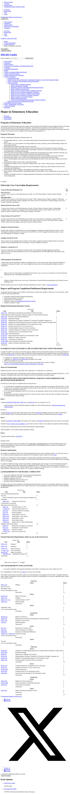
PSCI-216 (5, 510)
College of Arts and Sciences (12, 73)
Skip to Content (8, 2)
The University (8, 22)
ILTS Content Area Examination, (16, 423)
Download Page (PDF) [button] (10, 789)
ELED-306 (4, 337)
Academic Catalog (9, 38)
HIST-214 (5, 507)
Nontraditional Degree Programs (13, 103)
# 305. (55, 455)
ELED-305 (4, 331)
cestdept (60, 414)
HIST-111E (6, 518)
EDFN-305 (4, 313)
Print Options (4, 49)
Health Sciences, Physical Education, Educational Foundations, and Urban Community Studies (33, 80)
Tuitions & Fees (8, 25)
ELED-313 (4, 326)
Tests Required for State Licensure (26, 301)
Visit (5, 12)
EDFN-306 (4, 316)
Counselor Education (13, 78)
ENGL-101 (4, 544)
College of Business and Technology (14, 75)
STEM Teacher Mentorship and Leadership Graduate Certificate (28, 100)
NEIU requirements (52, 285)
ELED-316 (4, 339)
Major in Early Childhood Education (21, 84)
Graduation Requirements (11, 69)
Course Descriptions (9, 106)
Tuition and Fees (8, 64)
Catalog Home (8, 5)
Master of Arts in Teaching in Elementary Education (25, 92)
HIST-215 (7, 509)
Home (5, 41)
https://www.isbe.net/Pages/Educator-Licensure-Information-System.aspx (23, 364)
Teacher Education (9, 44)
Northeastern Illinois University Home (14, 6)
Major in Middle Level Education (20, 89)
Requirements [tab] (8, 117)
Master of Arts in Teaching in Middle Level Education (25, 93)
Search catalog (5, 58)
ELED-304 (4, 335)
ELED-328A (4, 333)
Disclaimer (7, 107)
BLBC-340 (4, 328)
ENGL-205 (6, 501)
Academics (7, 28)
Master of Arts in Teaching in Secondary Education (24, 95)
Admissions (7, 23)
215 (9, 600)
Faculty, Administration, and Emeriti (14, 104)
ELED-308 (4, 318)
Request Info (7, 11)
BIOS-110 (5, 526)
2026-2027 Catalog (9, 54)
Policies (6, 70)
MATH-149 (4, 552)
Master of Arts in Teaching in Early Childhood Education (26, 90)
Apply (6, 14)
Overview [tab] (6, 116)
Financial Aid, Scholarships (11, 26)
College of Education (10, 43)
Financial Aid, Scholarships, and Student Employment (18, 66)
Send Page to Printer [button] (9, 783)
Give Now (7, 9)
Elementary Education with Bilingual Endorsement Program (27, 87)
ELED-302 (4, 320)
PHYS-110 (7, 531)
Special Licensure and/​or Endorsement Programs (21, 101)
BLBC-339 (4, 330)
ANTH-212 (6, 522)
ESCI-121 (5, 527)
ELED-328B (4, 341)
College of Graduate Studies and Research (15, 72)
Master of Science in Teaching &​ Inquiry (22, 96)
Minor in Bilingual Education (19, 98)
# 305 (27, 423)
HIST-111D (6, 516)
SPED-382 (4, 322)
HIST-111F (6, 520)
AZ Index (6, 3)
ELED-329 (4, 343)
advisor (24, 572)
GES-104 (5, 512)
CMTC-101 (4, 548)
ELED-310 (4, 324)
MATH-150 (7, 554)
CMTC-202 (5, 550)
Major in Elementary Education (19, 86)
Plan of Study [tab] (7, 119)
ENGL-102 (4, 546)
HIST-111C (6, 514)
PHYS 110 (12, 633)
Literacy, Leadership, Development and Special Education (23, 81)
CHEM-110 (6, 529)
